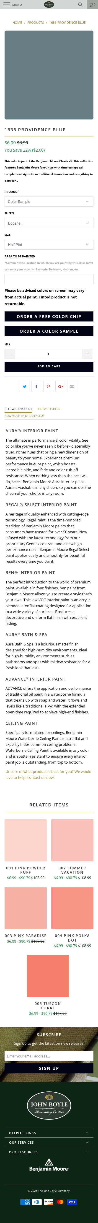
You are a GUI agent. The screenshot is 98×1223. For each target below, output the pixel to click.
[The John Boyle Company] (49, 4)
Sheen (9, 213)
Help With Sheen (48, 409)
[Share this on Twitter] (24, 386)
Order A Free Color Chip (49, 316)
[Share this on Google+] (60, 386)
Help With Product (18, 409)
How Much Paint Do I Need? (24, 416)
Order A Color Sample (49, 331)
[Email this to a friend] (72, 386)
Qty (7, 344)
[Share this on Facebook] (36, 386)
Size (7, 235)
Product (12, 192)
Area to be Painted (49, 262)
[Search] (82, 5)
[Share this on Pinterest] (48, 386)
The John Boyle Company (54, 1191)
